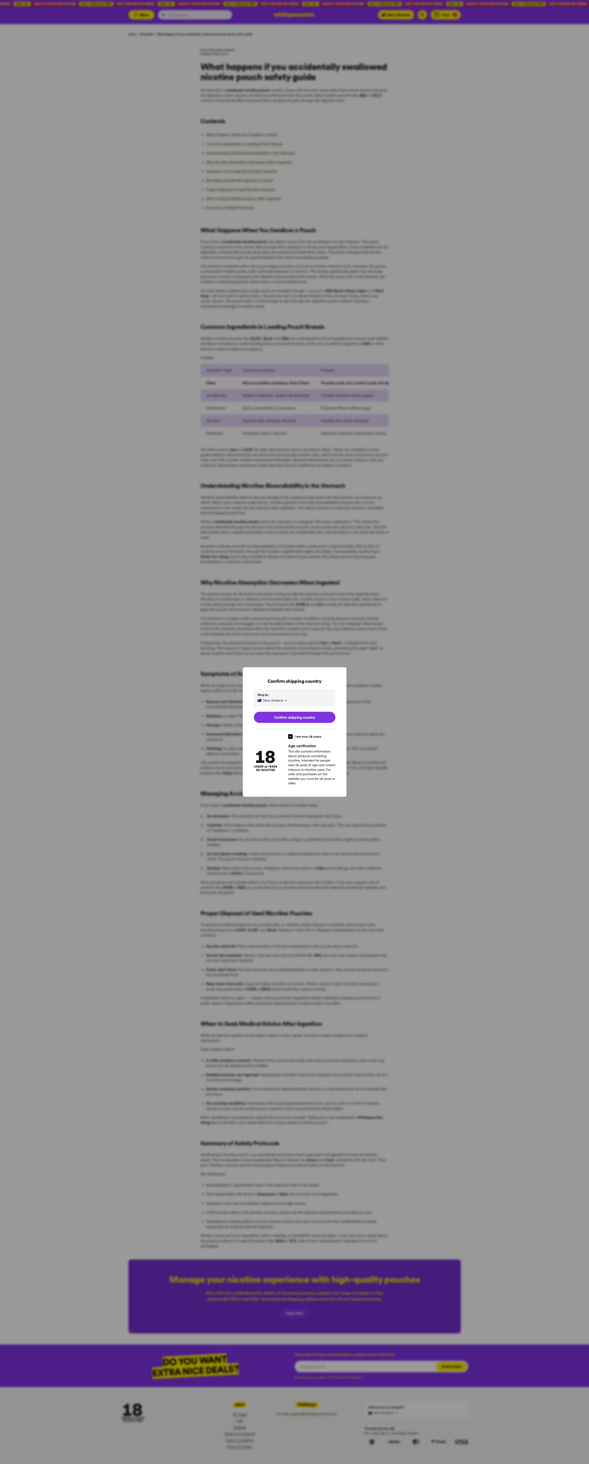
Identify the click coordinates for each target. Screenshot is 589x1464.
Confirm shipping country (294, 717)
